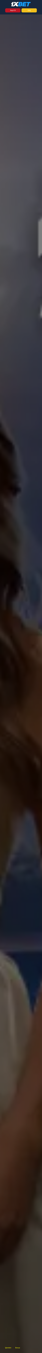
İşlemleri (8, 1348)
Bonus (17, 1348)
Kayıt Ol (13, 10)
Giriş (29, 10)
